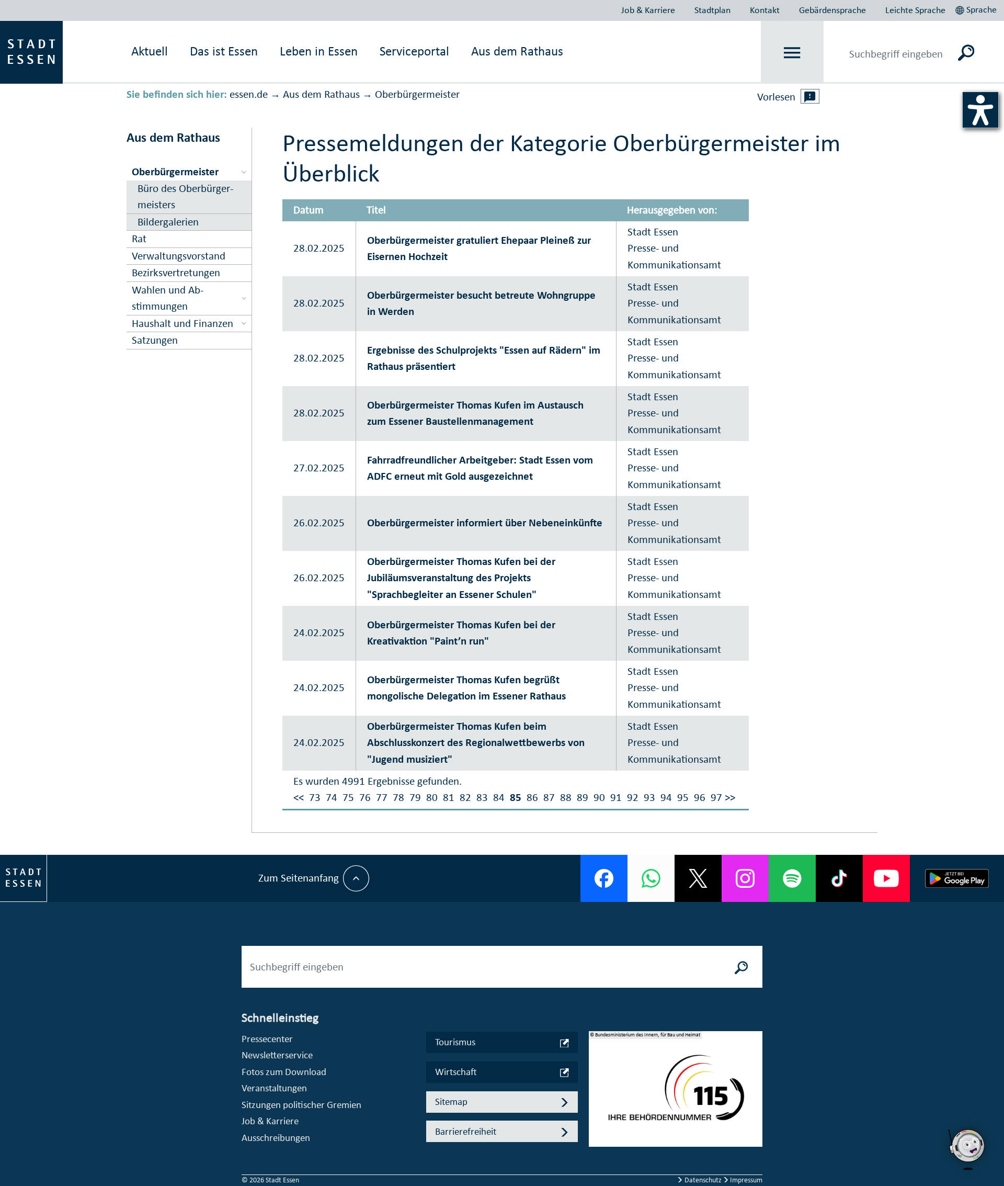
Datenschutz (703, 1180)
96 (699, 797)
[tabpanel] (675, 1094)
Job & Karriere (648, 10)
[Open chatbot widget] (967, 1149)
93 (649, 797)
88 (566, 797)
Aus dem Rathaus (517, 51)
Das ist (224, 51)
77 (381, 797)
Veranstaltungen (274, 1088)
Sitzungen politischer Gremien (301, 1105)
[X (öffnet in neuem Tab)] (698, 878)
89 (582, 797)
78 (398, 797)
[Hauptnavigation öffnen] (792, 52)
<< (298, 797)
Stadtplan (712, 10)
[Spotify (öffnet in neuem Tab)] (792, 878)
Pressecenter (267, 1039)
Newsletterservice (277, 1055)
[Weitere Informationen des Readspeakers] (810, 96)
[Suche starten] (741, 967)
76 (365, 797)
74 (331, 797)
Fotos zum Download (284, 1072)
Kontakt (765, 10)
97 (716, 797)
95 (683, 797)
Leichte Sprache (915, 10)
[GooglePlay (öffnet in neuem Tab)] (957, 878)
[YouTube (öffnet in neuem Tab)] (886, 878)
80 (432, 797)
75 (348, 797)
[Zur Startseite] (31, 51)
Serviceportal (414, 51)
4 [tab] (597, 1131)
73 (315, 797)
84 (499, 797)
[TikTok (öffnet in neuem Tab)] (839, 878)
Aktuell (149, 51)
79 (415, 797)
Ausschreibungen (276, 1138)
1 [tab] (597, 1081)
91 (616, 797)
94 (666, 797)
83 (482, 797)
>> (730, 797)
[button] (977, 8)
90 (599, 797)
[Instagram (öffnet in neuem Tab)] (745, 878)
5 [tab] (597, 1148)
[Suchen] (966, 52)
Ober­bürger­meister (417, 94)
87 (549, 797)
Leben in (319, 51)
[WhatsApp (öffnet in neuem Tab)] (651, 878)
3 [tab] (597, 1114)
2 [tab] (597, 1097)
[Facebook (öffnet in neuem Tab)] (604, 878)
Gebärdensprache (832, 10)
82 (465, 797)
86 (532, 797)
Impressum (745, 1180)
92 (632, 797)
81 (448, 797)
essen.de (249, 94)
